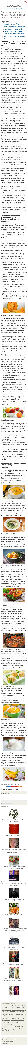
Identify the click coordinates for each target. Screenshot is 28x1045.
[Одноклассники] (19, 786)
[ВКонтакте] (8, 786)
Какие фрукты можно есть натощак (14, 29)
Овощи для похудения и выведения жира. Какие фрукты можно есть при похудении (14, 27)
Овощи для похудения (9, 784)
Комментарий (5, 793)
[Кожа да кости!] (14, 994)
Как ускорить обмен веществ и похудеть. (12, 1026)
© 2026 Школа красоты (6, 1037)
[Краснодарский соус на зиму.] (14, 833)
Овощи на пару (16, 784)
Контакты (3, 1039)
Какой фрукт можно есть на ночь (13, 31)
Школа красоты (14, 6)
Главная (7, 8)
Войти (23, 1)
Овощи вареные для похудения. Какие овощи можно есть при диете (13, 23)
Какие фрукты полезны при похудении (15, 33)
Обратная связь (5, 1043)
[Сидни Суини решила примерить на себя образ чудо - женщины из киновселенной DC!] (14, 961)
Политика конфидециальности (7, 1041)
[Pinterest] (14, 786)
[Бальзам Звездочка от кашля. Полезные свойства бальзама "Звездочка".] (14, 864)
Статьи (12, 8)
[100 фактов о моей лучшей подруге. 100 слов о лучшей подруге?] (14, 818)
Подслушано (19, 8)
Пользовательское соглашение (11, 1039)
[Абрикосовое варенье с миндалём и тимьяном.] (14, 913)
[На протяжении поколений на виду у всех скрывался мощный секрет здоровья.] (14, 897)
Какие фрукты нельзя (10, 35)
